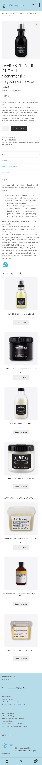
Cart (32, 759)
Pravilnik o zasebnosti (22, 751)
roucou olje (8, 144)
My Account (7, 761)
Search (21, 761)
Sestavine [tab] (5, 172)
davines (20, 142)
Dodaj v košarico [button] (21, 322)
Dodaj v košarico (19, 128)
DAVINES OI (13, 13)
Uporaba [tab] (5, 160)
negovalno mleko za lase (31, 142)
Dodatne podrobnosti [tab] (9, 166)
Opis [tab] (4, 154)
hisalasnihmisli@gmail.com (17, 688)
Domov (7, 13)
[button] (36, 24)
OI (3, 144)
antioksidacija (12, 142)
